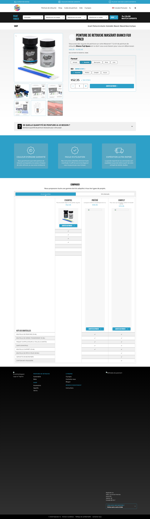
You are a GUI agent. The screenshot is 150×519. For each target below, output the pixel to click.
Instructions (69, 388)
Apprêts (36, 388)
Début (112, 17)
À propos (69, 377)
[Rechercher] (130, 7)
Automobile (37, 377)
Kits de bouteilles (46, 194)
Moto (35, 379)
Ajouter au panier (111, 86)
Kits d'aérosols (105, 194)
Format (74, 59)
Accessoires (37, 385)
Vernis (35, 390)
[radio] (75, 62)
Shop (16, 26)
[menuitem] (48, 7)
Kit (72, 69)
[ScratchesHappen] (17, 8)
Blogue (68, 382)
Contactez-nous (71, 379)
